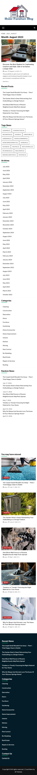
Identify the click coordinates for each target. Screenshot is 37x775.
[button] (3, 27)
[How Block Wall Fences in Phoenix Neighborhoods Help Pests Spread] (18, 539)
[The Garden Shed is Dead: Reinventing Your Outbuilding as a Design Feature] (18, 504)
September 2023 (8, 267)
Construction (18, 130)
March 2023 (7, 291)
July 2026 (6, 166)
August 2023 (7, 271)
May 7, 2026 (13, 557)
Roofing (22, 155)
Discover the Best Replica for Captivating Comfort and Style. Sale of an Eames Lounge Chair (18, 66)
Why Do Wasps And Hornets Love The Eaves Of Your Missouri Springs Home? (18, 118)
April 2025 (6, 209)
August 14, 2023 (14, 71)
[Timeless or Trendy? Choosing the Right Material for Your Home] (18, 573)
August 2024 (7, 236)
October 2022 (7, 294)
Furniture (6, 59)
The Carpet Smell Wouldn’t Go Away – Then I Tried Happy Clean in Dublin (18, 93)
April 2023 (6, 287)
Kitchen (6, 146)
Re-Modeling (8, 150)
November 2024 (8, 225)
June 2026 (6, 170)
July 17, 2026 (13, 487)
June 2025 (6, 201)
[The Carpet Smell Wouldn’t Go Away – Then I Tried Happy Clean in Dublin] (18, 469)
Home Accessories (21, 138)
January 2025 (7, 217)
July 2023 (6, 275)
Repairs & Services (9, 155)
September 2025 (8, 190)
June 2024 (6, 240)
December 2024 (8, 221)
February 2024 (8, 256)
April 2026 (6, 178)
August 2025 (7, 194)
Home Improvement (10, 142)
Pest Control (27, 146)
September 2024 (8, 232)
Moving (15, 146)
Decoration (7, 134)
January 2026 (7, 182)
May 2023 (6, 283)
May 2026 (6, 174)
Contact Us (5, 758)
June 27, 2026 (14, 522)
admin (6, 71)
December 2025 (8, 186)
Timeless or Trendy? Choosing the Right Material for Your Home (16, 112)
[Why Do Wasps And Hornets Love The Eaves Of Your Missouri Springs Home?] (18, 608)
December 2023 (8, 263)
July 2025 (6, 197)
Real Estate (19, 150)
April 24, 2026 (13, 592)
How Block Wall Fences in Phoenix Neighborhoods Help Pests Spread (14, 106)
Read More (5, 81)
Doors (18, 134)
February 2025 (8, 213)
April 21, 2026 (13, 627)
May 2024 (6, 244)
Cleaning (6, 130)
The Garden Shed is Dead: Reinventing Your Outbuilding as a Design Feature (17, 100)
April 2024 (6, 248)
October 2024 (7, 229)
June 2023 (6, 279)
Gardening (7, 138)
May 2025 (6, 205)
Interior (24, 142)
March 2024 (7, 252)
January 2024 (7, 260)
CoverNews (29, 769)
